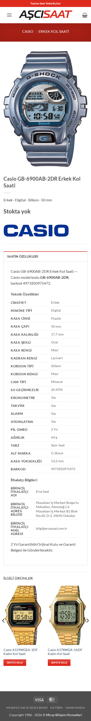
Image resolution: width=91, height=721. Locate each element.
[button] (9, 15)
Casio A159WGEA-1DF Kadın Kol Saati (21, 652)
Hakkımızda (75, 707)
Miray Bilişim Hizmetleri (64, 715)
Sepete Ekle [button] (15, 662)
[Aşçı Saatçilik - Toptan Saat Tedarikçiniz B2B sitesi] (45, 15)
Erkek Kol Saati (53, 31)
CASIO (27, 31)
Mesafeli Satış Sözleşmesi (26, 707)
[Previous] (4, 629)
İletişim (56, 707)
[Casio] (36, 230)
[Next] (87, 629)
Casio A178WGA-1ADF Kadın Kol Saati (65, 652)
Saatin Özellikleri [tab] (22, 256)
